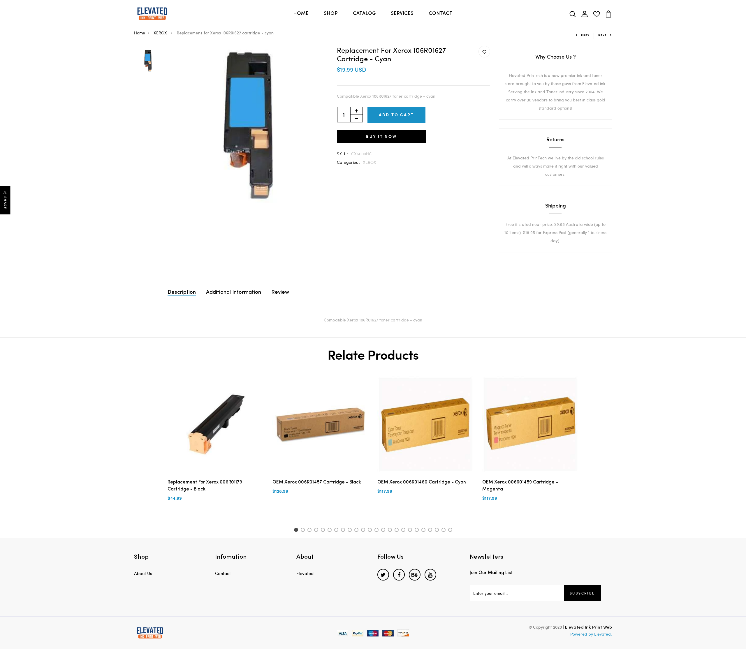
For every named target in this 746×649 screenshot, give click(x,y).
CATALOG (364, 13)
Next (602, 35)
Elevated (305, 573)
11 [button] (364, 531)
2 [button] (304, 531)
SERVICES (402, 13)
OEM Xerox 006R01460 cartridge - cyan (421, 482)
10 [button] (357, 531)
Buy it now (381, 136)
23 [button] (445, 531)
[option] (147, 61)
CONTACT (441, 13)
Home (139, 33)
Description (182, 292)
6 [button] (331, 531)
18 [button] (411, 531)
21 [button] (431, 531)
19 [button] (418, 531)
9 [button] (351, 531)
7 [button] (337, 531)
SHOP (331, 13)
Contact (223, 573)
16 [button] (398, 531)
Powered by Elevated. (591, 634)
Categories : (348, 162)
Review (280, 292)
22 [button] (438, 531)
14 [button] (384, 531)
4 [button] (317, 531)
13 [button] (377, 531)
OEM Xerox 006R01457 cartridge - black (316, 482)
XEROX (161, 33)
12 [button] (371, 531)
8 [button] (344, 531)
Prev (585, 35)
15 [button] (391, 531)
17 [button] (404, 531)
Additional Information (233, 292)
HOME (301, 13)
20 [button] (424, 531)
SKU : (343, 153)
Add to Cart (396, 115)
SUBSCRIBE (582, 593)
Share (5, 203)
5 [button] (324, 531)
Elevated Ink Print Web (588, 627)
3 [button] (310, 531)
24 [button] (451, 531)
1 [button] (297, 531)
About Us (143, 573)
